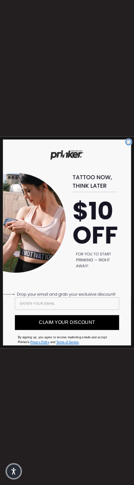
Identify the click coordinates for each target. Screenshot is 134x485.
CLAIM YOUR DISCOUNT (67, 322)
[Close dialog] (129, 142)
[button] (13, 471)
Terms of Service (67, 342)
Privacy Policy (39, 342)
